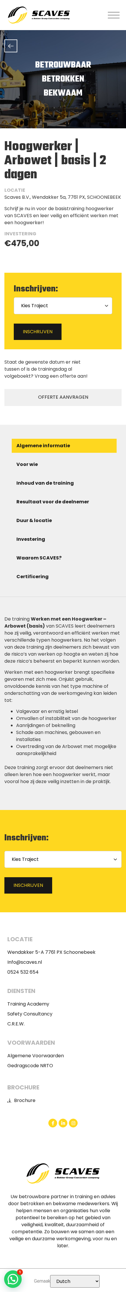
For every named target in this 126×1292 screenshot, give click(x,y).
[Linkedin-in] (63, 1123)
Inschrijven (37, 331)
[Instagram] (73, 1123)
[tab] (64, 446)
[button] (113, 15)
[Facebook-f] (52, 1123)
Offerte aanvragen (63, 397)
